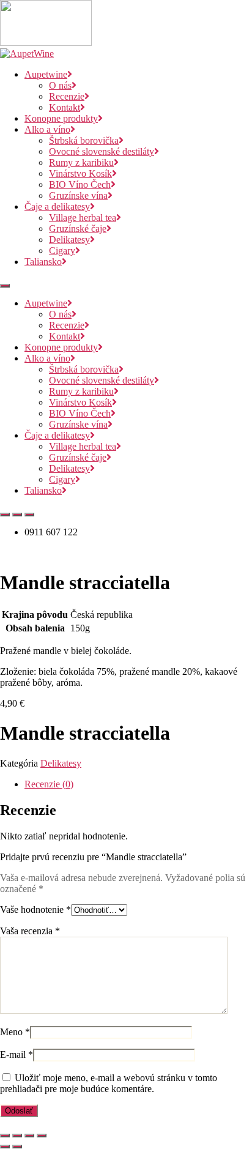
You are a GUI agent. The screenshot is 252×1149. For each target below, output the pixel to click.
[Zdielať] (29, 1135)
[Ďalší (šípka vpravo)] (17, 1146)
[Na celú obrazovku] (17, 1135)
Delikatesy (69, 239)
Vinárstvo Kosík (80, 173)
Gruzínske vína (78, 195)
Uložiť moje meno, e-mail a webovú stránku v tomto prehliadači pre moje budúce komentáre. (108, 1083)
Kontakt (64, 107)
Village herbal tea (82, 217)
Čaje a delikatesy (57, 206)
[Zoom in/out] (5, 1135)
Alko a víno (47, 129)
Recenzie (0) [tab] (48, 784)
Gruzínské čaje (77, 228)
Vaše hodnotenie (35, 909)
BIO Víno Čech (80, 184)
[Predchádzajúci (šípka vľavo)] (5, 1146)
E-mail (16, 1054)
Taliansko (43, 261)
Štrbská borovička (84, 140)
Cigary (62, 250)
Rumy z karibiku (81, 162)
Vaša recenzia (30, 931)
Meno (15, 1032)
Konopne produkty (61, 118)
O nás (60, 85)
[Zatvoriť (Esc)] (41, 1135)
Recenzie (66, 96)
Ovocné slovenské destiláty (101, 151)
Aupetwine (45, 74)
